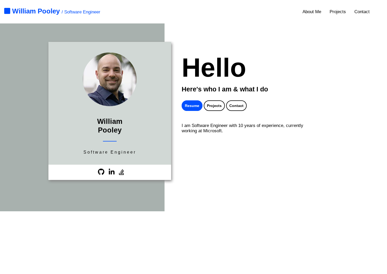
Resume (192, 106)
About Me (311, 11)
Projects (338, 11)
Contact (362, 11)
